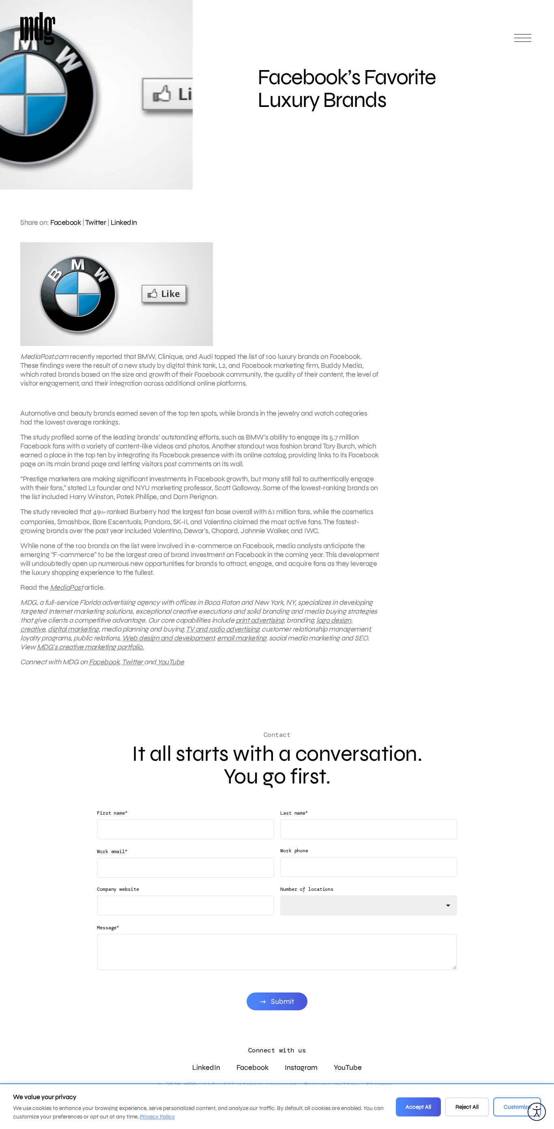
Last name (294, 812)
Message (108, 927)
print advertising (260, 620)
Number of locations (306, 889)
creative (32, 629)
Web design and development (168, 638)
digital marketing (73, 629)
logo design (333, 620)
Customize (517, 1106)
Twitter (95, 222)
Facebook (65, 222)
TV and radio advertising (222, 629)
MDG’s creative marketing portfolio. (90, 646)
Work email (112, 851)
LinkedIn (124, 222)
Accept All (418, 1106)
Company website (118, 889)
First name (112, 812)
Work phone (294, 850)
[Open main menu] (523, 41)
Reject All (467, 1106)
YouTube (170, 661)
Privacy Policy (157, 1116)
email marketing (241, 638)
